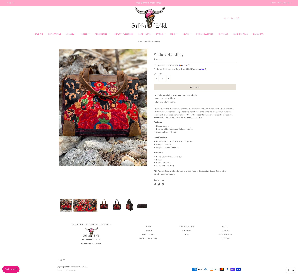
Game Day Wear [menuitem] (240, 34)
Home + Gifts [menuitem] (144, 34)
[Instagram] (10, 3)
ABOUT (225, 226)
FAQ (187, 234)
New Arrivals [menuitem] (54, 34)
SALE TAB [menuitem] (39, 34)
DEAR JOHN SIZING (148, 238)
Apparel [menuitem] (70, 34)
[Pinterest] (13, 3)
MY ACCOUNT (148, 234)
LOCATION (225, 238)
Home (140, 41)
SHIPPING (186, 230)
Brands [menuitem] (160, 34)
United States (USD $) (280, 3)
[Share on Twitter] (159, 185)
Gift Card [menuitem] (223, 34)
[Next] (68, 52)
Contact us (159, 180)
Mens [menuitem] (173, 34)
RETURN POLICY (186, 226)
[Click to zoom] (143, 52)
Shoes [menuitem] (84, 34)
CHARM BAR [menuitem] (258, 34)
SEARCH (148, 230)
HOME (148, 226)
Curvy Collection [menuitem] (204, 34)
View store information (165, 102)
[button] (195, 65)
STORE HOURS (225, 234)
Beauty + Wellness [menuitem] (124, 34)
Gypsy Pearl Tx (79, 267)
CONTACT (225, 230)
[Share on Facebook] (155, 185)
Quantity (158, 74)
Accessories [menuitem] (101, 34)
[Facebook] (7, 3)
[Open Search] (224, 18)
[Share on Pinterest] (163, 185)
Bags (145, 41)
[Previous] (62, 52)
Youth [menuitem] (186, 34)
